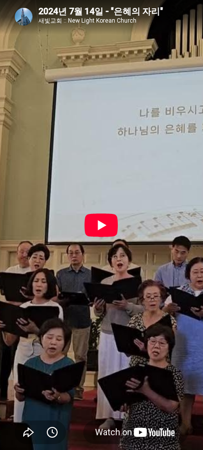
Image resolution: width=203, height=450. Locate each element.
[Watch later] (52, 432)
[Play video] (101, 225)
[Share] (28, 432)
